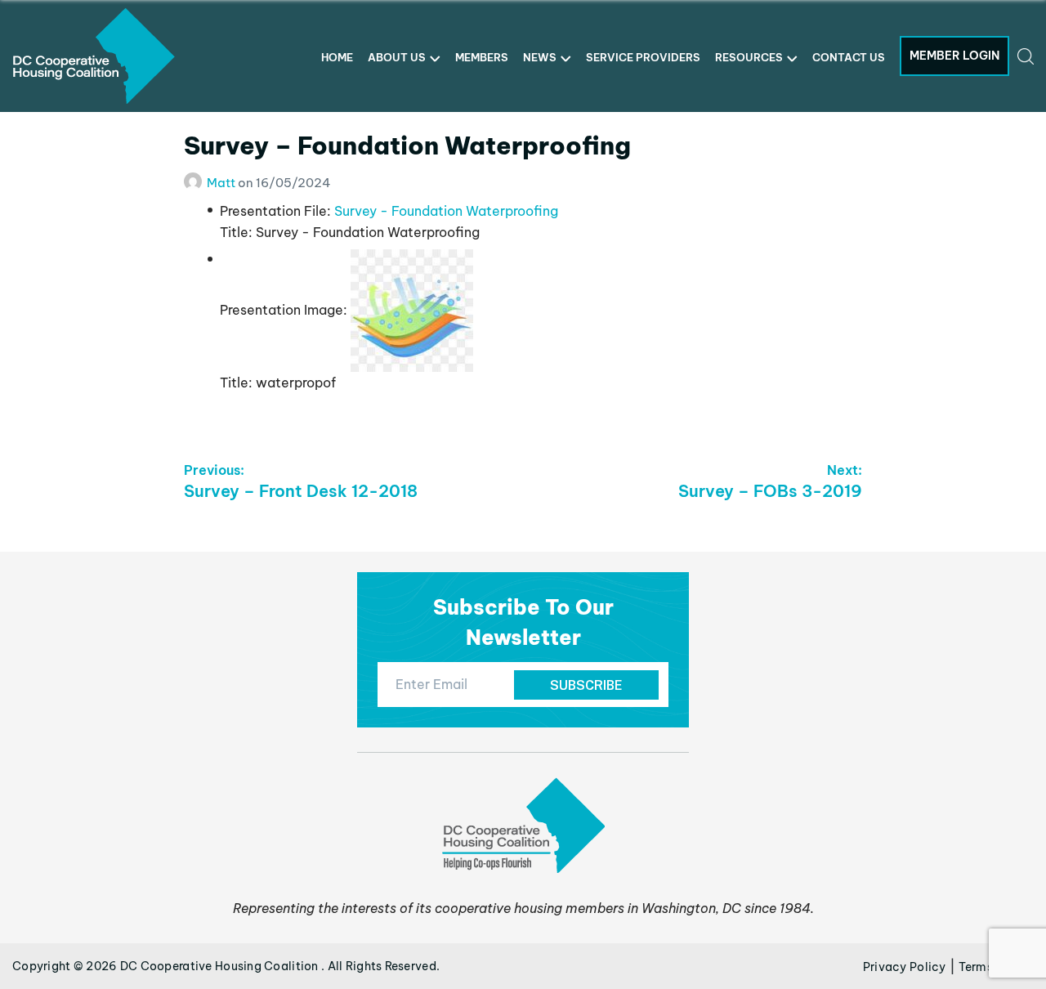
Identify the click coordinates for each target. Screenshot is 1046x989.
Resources (749, 57)
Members (481, 57)
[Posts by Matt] (195, 182)
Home (337, 57)
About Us (397, 57)
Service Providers (643, 57)
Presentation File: (275, 211)
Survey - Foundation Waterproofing (446, 211)
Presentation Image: (283, 310)
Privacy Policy (904, 967)
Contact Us (848, 57)
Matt (222, 182)
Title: (236, 232)
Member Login (954, 55)
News (540, 57)
